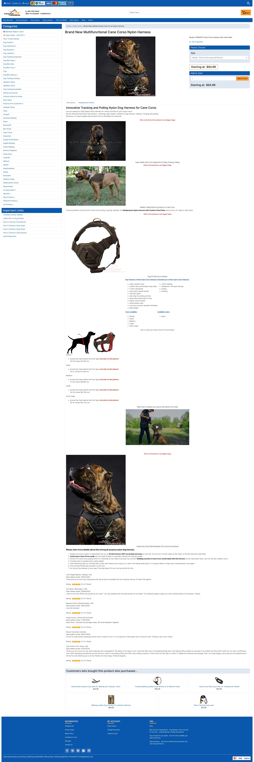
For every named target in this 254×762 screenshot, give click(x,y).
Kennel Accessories (10, 93)
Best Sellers (74, 20)
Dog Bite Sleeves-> (10, 75)
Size (193, 53)
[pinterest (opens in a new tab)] (78, 751)
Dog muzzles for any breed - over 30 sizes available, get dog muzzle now (168, 737)
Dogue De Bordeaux (10, 140)
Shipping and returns (86, 103)
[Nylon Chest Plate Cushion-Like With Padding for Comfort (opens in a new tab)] (96, 500)
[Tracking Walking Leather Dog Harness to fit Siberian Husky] (157, 681)
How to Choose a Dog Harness (15, 233)
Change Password (113, 730)
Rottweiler (7, 176)
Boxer (5, 122)
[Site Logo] (12, 12)
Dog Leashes (47, 20)
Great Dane (7, 154)
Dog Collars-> (8, 42)
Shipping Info (69, 726)
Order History (111, 726)
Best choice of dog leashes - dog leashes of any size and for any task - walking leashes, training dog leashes (169, 731)
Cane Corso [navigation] (77, 26)
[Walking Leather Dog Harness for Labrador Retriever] (111, 699)
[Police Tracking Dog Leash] (203, 699)
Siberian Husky (8, 179)
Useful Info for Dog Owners (13, 218)
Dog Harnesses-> (9, 46)
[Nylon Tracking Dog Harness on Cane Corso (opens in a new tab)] (96, 186)
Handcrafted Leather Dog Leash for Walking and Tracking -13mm (95, 687)
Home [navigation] (69, 26)
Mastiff (6, 165)
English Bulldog (9, 143)
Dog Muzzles (8, 20)
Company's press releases (13, 215)
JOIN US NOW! (61, 20)
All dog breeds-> (9, 190)
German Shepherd (10, 150)
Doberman (7, 136)
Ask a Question (197, 42)
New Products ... (9, 197)
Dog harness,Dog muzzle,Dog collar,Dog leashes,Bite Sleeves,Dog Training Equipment (35, 757)
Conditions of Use (71, 737)
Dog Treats (7, 100)
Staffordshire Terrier (10, 183)
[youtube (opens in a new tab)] (83, 751)
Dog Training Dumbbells (12, 89)
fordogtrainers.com (86, 757)
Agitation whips (9, 82)
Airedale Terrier (9, 107)
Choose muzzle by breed (12, 96)
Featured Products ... (11, 201)
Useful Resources (9, 236)
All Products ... (8, 204)
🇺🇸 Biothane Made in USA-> (13, 32)
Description (71, 103)
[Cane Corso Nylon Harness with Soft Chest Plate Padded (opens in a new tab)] (96, 141)
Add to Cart (242, 78)
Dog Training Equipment (12, 57)
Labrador (6, 158)
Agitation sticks (9, 86)
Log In (26, 3)
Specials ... (7, 194)
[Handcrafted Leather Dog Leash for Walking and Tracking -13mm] (95, 681)
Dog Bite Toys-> (9, 68)
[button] (248, 3)
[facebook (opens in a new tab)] (67, 751)
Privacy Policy (69, 730)
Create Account (112, 733)
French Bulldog (8, 147)
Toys (5, 71)
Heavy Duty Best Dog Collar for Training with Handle (219, 687)
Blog (83, 20)
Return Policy (69, 733)
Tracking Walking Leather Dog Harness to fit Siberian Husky (157, 687)
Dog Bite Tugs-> (9, 60)
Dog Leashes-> (8, 53)
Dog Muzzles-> (9, 50)
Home (8, 3)
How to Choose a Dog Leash (14, 225)
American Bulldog (9, 118)
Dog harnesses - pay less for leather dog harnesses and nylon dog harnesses (168, 742)
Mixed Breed (8, 186)
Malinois (6, 161)
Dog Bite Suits (8, 64)
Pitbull (5, 172)
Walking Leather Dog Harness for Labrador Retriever (111, 705)
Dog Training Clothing (11, 78)
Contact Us (16, 3)
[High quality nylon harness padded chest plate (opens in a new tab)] (96, 245)
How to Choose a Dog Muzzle (14, 222)
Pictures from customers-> (13, 104)
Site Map (68, 741)
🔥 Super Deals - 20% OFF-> (14, 35)
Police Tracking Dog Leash (204, 705)
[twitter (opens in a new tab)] (73, 751)
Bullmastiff (7, 125)
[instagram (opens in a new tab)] (89, 751)
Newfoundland (8, 168)
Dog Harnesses (21, 20)
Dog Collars (35, 20)
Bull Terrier (7, 129)
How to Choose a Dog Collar (14, 229)
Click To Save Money (11, 39)
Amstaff (6, 114)
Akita (5, 111)
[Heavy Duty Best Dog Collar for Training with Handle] (219, 681)
